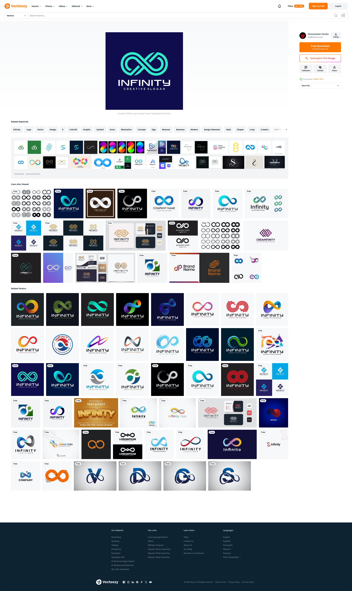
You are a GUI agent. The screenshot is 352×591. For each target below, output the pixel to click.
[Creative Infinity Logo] (265, 236)
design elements (212, 129)
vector (40, 129)
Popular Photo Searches (159, 553)
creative (265, 129)
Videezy (114, 545)
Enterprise (116, 549)
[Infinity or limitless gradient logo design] (273, 413)
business (180, 129)
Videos (62, 6)
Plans (290, 6)
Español (226, 541)
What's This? (318, 79)
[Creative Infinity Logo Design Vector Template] (68, 203)
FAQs (186, 537)
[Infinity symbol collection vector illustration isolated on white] (220, 236)
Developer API (117, 557)
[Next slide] (284, 129)
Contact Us (189, 541)
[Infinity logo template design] (183, 236)
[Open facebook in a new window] (124, 582)
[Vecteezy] (15, 6)
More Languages (231, 557)
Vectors (35, 6)
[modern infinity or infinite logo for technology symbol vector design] (266, 203)
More (88, 6)
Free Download (320, 47)
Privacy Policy (234, 582)
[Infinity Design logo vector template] (190, 444)
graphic (86, 129)
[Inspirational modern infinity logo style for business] (136, 236)
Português (228, 545)
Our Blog (188, 549)
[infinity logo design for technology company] (26, 268)
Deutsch (227, 549)
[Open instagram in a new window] (128, 582)
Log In (338, 6)
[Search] (335, 15)
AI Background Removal (122, 565)
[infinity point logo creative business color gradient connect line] (138, 413)
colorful (73, 129)
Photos (48, 6)
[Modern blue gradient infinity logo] (25, 476)
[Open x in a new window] (146, 582)
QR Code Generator (120, 569)
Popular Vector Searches (159, 549)
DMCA (151, 541)
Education (116, 553)
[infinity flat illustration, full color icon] (57, 476)
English (226, 537)
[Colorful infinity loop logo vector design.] (246, 268)
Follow (336, 37)
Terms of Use (220, 582)
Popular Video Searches (159, 557)
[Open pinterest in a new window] (137, 582)
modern (194, 129)
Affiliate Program (155, 545)
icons (112, 129)
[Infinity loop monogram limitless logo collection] (73, 236)
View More (275, 162)
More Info (306, 85)
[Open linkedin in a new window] (133, 582)
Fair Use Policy (248, 582)
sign (154, 129)
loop (252, 129)
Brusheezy (116, 537)
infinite (278, 129)
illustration (126, 129)
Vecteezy (115, 541)
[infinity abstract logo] (164, 203)
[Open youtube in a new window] (150, 582)
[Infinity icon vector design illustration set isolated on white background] (31, 203)
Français (227, 553)
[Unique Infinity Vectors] (58, 268)
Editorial (76, 6)
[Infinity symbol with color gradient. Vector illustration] (25, 444)
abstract (166, 129)
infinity (16, 129)
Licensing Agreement (158, 537)
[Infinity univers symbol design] (273, 444)
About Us (188, 545)
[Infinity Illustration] (100, 203)
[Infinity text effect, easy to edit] (96, 413)
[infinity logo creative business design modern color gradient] (61, 444)
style (228, 129)
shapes (240, 129)
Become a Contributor (194, 553)
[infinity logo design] (127, 444)
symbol (100, 129)
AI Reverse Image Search (123, 561)
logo (28, 129)
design (53, 129)
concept (142, 129)
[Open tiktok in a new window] (142, 582)
